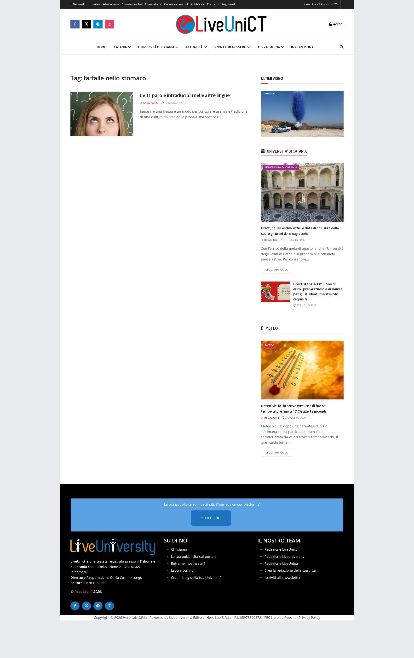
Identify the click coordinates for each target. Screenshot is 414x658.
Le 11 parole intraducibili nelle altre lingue (185, 95)
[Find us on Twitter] (86, 24)
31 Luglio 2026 (294, 240)
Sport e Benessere (230, 47)
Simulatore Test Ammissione (141, 4)
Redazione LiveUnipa (281, 563)
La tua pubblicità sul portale (193, 556)
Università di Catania (156, 47)
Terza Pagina (268, 47)
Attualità (193, 47)
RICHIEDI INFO (211, 518)
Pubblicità (197, 4)
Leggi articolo (279, 269)
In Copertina (302, 47)
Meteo (269, 345)
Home (101, 47)
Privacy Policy (309, 617)
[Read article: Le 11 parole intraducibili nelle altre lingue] (101, 114)
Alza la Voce (111, 4)
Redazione (271, 240)
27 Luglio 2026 (306, 305)
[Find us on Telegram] (98, 24)
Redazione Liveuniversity (284, 556)
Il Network (77, 4)
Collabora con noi (176, 4)
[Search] (342, 47)
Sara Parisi (150, 103)
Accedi (338, 24)
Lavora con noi (182, 570)
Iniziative (94, 4)
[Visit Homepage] (221, 24)
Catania (120, 47)
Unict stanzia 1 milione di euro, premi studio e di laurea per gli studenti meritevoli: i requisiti (318, 291)
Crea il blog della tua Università (196, 577)
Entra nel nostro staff (188, 563)
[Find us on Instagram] (109, 24)
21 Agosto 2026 (295, 417)
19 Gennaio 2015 (175, 103)
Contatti (212, 4)
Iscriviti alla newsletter (282, 577)
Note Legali (83, 591)
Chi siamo (179, 549)
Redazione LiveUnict (280, 549)
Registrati (228, 4)
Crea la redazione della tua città (290, 570)
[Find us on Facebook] (75, 24)
